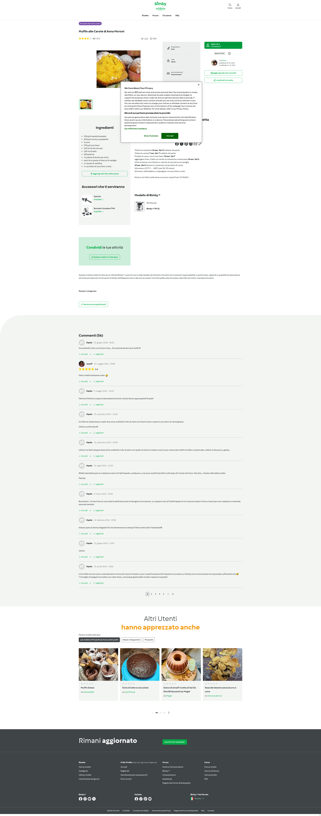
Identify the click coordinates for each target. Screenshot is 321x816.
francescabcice (215, 696)
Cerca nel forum (211, 771)
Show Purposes (151, 136)
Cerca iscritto (210, 775)
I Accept (170, 136)
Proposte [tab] (149, 640)
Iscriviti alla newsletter (175, 742)
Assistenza (167, 779)
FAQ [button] (177, 15)
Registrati (125, 771)
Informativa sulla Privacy (161, 811)
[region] (161, 112)
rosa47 (89, 364)
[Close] (198, 84)
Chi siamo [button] (167, 15)
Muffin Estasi (87, 687)
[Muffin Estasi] (98, 664)
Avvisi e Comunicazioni (173, 767)
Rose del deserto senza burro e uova (220, 689)
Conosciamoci (169, 775)
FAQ (203, 811)
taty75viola (130, 692)
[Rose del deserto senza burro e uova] (222, 664)
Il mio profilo (139, 762)
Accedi (124, 767)
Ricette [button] (145, 15)
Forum (166, 762)
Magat (169, 696)
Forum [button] (155, 15)
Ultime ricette (85, 775)
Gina (224, 60)
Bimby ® (166, 771)
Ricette (82, 762)
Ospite (89, 342)
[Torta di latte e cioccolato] (139, 664)
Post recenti (126, 779)
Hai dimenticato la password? (134, 775)
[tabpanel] (160, 681)
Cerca (207, 762)
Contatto (126, 811)
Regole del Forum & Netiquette (176, 783)
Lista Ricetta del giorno (89, 779)
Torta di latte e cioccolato (135, 687)
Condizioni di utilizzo (141, 811)
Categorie (83, 771)
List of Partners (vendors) (135, 129)
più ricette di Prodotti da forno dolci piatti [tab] (99, 640)
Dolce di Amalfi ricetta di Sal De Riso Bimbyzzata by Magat (180, 689)
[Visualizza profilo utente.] (214, 62)
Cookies (211, 811)
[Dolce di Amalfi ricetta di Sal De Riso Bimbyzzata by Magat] (181, 664)
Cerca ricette (85, 767)
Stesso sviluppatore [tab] (131, 640)
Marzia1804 (89, 692)
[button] (230, 6)
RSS (206, 779)
